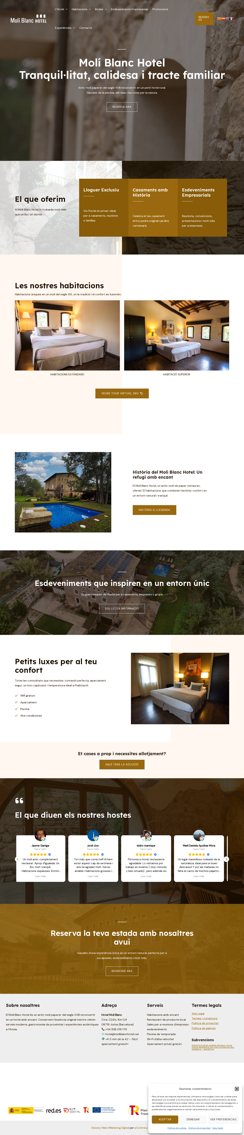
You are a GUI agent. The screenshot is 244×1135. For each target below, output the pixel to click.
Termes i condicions (205, 1018)
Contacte (85, 28)
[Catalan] (219, 18)
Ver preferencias (223, 1119)
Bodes (99, 9)
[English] (227, 18)
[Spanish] (223, 18)
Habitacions (79, 9)
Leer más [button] (42, 876)
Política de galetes (204, 1028)
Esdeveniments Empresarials (129, 9)
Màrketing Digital (119, 1128)
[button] (237, 1089)
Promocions (160, 9)
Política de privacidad (199, 1128)
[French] (231, 18)
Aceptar (165, 1119)
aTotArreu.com (144, 1128)
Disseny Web (99, 1128)
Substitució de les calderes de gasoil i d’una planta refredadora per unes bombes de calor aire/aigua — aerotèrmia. (213, 1047)
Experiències (63, 28)
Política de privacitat (205, 1023)
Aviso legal (217, 1128)
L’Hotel (59, 9)
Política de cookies (177, 1128)
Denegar (193, 1119)
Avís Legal (198, 1013)
